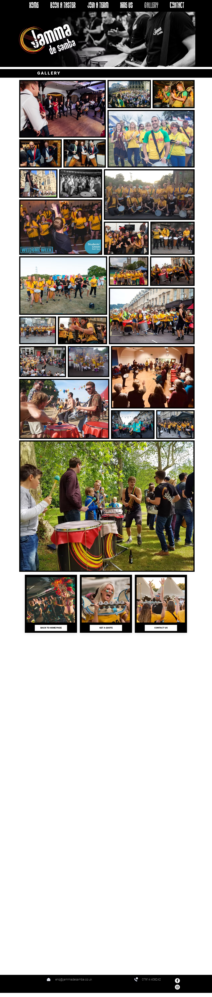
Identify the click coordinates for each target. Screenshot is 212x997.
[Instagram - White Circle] (177, 987)
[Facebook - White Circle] (177, 980)
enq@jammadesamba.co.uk (73, 979)
